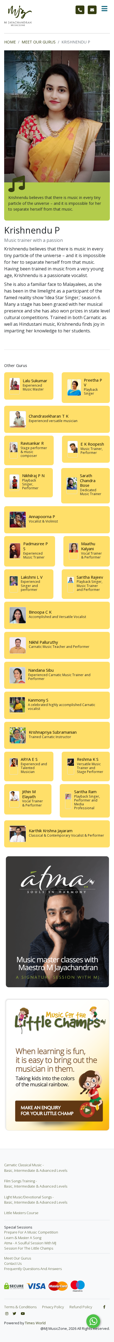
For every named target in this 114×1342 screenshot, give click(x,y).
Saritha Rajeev (90, 577)
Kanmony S (38, 700)
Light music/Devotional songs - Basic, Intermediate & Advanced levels (35, 1199)
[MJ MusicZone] (18, 16)
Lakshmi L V (32, 577)
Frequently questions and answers (33, 1268)
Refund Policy (80, 1306)
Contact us (13, 1263)
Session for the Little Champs (28, 1248)
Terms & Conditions (20, 1306)
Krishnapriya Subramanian (53, 732)
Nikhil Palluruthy (43, 642)
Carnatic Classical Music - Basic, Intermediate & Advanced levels (35, 1167)
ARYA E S (29, 759)
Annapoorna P (42, 516)
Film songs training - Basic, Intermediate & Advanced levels (35, 1183)
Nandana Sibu (41, 670)
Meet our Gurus (39, 42)
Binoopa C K (40, 612)
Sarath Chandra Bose (87, 480)
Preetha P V (93, 382)
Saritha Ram (85, 791)
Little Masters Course (21, 1212)
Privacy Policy (53, 1306)
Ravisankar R (32, 443)
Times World (35, 1322)
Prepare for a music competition (31, 1232)
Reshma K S (88, 759)
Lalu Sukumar (35, 380)
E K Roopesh (92, 444)
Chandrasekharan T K (48, 416)
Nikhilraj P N (33, 475)
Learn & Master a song (22, 1237)
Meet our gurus (17, 1258)
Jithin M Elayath (29, 794)
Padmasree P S (35, 546)
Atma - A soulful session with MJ (30, 1242)
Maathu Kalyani (88, 546)
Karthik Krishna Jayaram (50, 830)
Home (10, 42)
